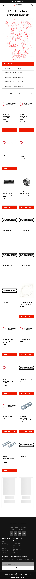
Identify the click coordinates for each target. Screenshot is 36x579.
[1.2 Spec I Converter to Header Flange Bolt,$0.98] (9, 181)
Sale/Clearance (18, 551)
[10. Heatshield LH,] (9, 219)
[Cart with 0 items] (31, 4)
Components (17, 543)
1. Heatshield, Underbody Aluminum (24, 156)
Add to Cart (9, 130)
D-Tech (4, 543)
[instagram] (20, 533)
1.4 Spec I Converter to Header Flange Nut (26, 193)
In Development (17, 548)
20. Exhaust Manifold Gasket (25, 419)
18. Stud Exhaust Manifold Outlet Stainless (8, 381)
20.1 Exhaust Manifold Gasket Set (8, 458)
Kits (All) (15, 553)
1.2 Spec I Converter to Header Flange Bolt (8, 194)
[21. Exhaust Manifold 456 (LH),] (26, 444)
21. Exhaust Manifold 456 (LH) (26, 455)
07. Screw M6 (7, 153)
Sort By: (12, 93)
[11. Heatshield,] (26, 219)
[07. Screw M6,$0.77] (9, 142)
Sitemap (4, 552)
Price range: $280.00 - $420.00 (13, 77)
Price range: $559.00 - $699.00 (13, 86)
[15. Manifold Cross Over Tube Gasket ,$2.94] (26, 290)
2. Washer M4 (7, 416)
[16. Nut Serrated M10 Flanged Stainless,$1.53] (9, 329)
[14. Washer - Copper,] (9, 290)
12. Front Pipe (7, 265)
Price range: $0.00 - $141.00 (12, 68)
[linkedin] (24, 533)
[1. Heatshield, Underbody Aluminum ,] (26, 142)
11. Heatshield (24, 230)
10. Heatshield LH (9, 230)
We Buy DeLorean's (5, 549)
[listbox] (24, 93)
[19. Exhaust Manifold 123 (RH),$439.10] (26, 367)
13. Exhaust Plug (25, 265)
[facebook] (11, 533)
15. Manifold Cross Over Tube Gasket (26, 303)
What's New (16, 545)
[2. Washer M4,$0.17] (9, 406)
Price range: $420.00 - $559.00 (13, 82)
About (4, 541)
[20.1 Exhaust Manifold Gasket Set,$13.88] (9, 444)
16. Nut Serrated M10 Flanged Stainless (8, 341)
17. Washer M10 (25, 339)
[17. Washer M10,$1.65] (26, 329)
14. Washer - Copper (7, 301)
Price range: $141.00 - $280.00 (13, 73)
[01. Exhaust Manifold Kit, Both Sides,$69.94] (9, 104)
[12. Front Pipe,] (9, 255)
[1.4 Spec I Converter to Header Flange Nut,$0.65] (26, 181)
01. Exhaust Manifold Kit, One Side (25, 118)
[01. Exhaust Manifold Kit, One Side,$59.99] (26, 104)
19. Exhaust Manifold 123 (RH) (26, 378)
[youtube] (15, 533)
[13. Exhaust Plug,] (26, 255)
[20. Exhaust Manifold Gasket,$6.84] (26, 406)
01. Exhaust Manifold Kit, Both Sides (9, 118)
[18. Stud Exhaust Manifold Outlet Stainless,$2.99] (9, 367)
